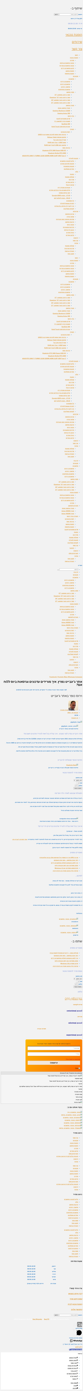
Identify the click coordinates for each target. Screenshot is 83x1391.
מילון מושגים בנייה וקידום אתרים (59, 190)
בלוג (76, 171)
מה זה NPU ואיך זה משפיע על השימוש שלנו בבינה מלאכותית (59, 857)
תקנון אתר (71, 254)
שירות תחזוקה (69, 214)
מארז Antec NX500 (68, 511)
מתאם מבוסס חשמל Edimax (56, 137)
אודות (76, 243)
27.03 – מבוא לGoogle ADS (61, 195)
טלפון (80, 785)
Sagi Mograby (37, 1319)
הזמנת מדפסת (69, 73)
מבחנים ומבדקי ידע (64, 187)
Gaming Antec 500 (63, 113)
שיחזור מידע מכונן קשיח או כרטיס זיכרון (65, 871)
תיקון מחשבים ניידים (67, 68)
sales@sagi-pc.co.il (75, 1023)
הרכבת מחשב (69, 222)
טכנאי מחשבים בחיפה (67, 63)
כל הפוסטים (70, 201)
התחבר (71, 548)
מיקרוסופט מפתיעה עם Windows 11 (66, 868)
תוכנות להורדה (73, 158)
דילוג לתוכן (78, 1347)
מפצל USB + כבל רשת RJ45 (57, 142)
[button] (41, 565)
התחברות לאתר (73, 1218)
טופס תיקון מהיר (76, 1299)
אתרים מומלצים (69, 169)
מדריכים (71, 179)
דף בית (76, 460)
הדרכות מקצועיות (68, 227)
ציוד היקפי (71, 116)
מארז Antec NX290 (68, 513)
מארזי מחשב (70, 105)
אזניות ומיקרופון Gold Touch (61, 126)
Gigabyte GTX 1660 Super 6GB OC (54, 150)
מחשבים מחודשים (64, 89)
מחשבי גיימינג (65, 87)
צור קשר (77, 49)
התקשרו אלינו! (76, 1309)
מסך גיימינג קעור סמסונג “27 (60, 103)
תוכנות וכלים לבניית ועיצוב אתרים (67, 1156)
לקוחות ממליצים (69, 209)
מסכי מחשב (70, 92)
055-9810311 (73, 998)
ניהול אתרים (70, 232)
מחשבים (71, 79)
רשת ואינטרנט (65, 132)
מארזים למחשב (73, 505)
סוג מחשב (79, 777)
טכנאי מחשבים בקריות (67, 65)
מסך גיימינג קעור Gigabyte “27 (60, 97)
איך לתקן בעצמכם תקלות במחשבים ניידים (64, 863)
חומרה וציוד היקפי (72, 516)
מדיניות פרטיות (69, 248)
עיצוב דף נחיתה (69, 230)
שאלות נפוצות (69, 177)
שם (81, 783)
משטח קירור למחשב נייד (62, 121)
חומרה (72, 129)
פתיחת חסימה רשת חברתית (65, 219)
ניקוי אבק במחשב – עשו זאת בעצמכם (66, 860)
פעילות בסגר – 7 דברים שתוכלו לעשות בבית (64, 953)
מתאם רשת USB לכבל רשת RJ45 (55, 145)
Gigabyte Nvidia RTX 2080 (57, 153)
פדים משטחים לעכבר (63, 118)
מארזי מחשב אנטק (64, 108)
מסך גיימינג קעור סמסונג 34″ (60, 100)
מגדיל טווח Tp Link (59, 140)
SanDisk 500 (66, 124)
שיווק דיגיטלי (70, 185)
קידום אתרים (70, 182)
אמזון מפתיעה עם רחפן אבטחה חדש (66, 865)
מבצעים (75, 76)
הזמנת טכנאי (73, 34)
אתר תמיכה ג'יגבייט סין (19, 839)
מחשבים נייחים (65, 84)
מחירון (72, 60)
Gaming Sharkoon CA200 (61, 110)
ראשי (76, 55)
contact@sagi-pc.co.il (74, 1011)
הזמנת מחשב (70, 71)
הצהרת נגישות (69, 251)
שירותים (77, 42)
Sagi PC (46, 1319)
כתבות (72, 174)
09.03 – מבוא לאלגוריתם (62, 198)
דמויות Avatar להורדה (67, 203)
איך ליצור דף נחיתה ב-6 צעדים (64, 206)
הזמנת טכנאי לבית (75, 1304)
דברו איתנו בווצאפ (75, 1293)
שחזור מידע (70, 216)
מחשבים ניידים (65, 81)
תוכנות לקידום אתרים (67, 163)
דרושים (76, 238)
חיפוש (80, 14)
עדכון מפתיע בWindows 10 (69, 963)
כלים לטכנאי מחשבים (67, 161)
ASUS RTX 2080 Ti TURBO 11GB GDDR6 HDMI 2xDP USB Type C (44, 156)
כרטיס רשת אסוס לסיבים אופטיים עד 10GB (52, 134)
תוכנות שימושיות (69, 166)
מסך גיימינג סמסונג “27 (62, 95)
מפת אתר (75, 1220)
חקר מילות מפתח (64, 193)
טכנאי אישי (70, 224)
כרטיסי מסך (66, 148)
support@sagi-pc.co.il (74, 1035)
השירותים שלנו (73, 553)
